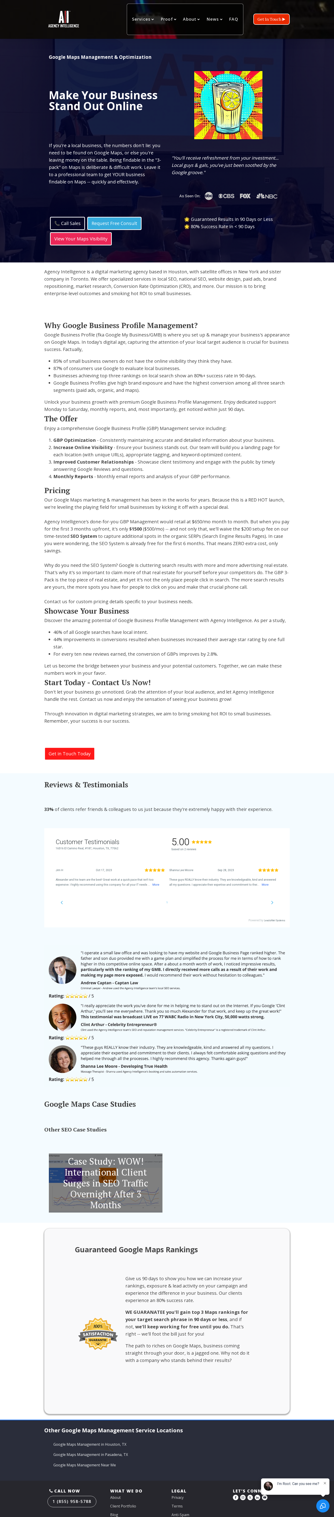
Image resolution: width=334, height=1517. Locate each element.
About (189, 19)
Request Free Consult (114, 223)
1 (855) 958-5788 (71, 1501)
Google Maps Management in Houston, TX (89, 1444)
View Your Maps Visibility (80, 239)
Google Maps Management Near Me (84, 1465)
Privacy (178, 1497)
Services (141, 19)
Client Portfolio (123, 1506)
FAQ (233, 19)
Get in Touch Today (70, 754)
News (213, 19)
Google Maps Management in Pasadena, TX (90, 1454)
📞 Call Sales (67, 223)
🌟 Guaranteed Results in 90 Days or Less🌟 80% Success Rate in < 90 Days (228, 223)
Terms (177, 1506)
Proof (167, 19)
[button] (271, 19)
